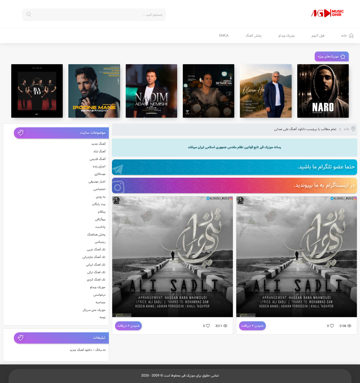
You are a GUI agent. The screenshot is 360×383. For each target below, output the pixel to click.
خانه (344, 35)
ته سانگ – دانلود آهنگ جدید (88, 350)
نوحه (102, 317)
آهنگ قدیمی (97, 159)
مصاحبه (100, 302)
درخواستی (99, 295)
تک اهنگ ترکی (96, 272)
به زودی (100, 197)
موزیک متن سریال (94, 310)
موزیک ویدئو (286, 35)
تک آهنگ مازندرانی (93, 257)
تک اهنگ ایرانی (95, 264)
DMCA (224, 35)
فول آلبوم (318, 35)
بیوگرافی (100, 219)
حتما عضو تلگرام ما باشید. (326, 167)
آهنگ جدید (98, 144)
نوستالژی (99, 174)
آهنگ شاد (99, 151)
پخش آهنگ (254, 35)
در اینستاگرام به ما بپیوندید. (324, 185)
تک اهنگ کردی (96, 279)
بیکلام (101, 212)
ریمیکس (100, 242)
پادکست (100, 227)
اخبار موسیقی (97, 181)
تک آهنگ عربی (96, 249)
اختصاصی (99, 189)
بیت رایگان (98, 204)
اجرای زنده (99, 166)
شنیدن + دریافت (252, 325)
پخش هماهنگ (96, 234)
